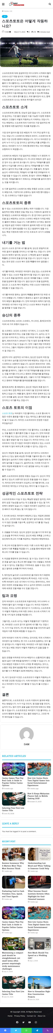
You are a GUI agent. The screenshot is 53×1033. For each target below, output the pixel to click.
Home (6, 11)
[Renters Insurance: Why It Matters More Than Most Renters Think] (13, 854)
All (11, 11)
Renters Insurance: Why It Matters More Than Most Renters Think (13, 866)
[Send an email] (10, 32)
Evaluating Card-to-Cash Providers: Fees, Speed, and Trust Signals (13, 894)
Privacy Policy (19, 1016)
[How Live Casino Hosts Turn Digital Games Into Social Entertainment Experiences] (39, 769)
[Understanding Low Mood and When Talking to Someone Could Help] (39, 854)
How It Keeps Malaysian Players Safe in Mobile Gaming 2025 (38, 796)
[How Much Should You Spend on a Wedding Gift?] (39, 943)
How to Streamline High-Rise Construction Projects (39, 994)
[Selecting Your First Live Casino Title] (13, 799)
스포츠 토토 (7, 413)
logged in (16, 831)
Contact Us (31, 1016)
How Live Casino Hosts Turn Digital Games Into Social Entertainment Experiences (39, 782)
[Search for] (49, 5)
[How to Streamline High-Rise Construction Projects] (39, 982)
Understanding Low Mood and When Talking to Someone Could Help (39, 866)
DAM (7, 32)
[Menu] (3, 5)
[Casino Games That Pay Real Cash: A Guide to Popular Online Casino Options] (13, 769)
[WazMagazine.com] (16, 4)
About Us (41, 1016)
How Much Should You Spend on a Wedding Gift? (38, 955)
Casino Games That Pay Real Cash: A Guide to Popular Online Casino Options (12, 782)
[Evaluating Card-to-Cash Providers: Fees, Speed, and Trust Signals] (13, 882)
